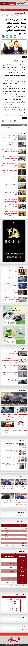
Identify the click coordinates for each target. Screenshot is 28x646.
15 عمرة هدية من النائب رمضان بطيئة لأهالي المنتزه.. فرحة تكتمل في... (20, 487)
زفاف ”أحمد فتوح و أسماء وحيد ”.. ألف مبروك (7, 501)
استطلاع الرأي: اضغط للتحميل (20, 515)
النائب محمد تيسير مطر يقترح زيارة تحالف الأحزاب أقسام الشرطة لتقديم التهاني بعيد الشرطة (9, 213)
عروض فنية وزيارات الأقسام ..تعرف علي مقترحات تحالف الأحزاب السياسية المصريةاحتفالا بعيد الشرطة (10, 206)
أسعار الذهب (21, 551)
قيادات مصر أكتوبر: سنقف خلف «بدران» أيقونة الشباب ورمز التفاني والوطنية (10, 158)
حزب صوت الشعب (14, 104)
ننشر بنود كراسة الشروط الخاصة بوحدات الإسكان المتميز (10, 143)
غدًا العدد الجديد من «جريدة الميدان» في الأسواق (10, 458)
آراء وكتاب (22, 267)
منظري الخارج (14, 177)
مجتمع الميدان (21, 476)
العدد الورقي (21, 440)
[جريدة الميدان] (14, 241)
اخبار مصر (13, 115)
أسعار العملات (21, 521)
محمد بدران (12, 64)
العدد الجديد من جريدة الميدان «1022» (11, 451)
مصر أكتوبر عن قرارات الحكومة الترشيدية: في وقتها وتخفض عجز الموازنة (9, 192)
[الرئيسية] (12, 3)
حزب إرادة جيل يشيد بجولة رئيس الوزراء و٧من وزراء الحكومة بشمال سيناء (9, 165)
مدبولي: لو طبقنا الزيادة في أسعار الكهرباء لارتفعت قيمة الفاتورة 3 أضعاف (9, 171)
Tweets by (24, 629)
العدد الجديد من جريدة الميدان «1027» (11, 444)
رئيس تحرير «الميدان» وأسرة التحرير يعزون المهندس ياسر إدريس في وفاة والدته (21, 502)
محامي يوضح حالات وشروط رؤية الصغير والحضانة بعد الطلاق (9, 150)
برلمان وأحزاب (19, 13)
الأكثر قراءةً (22, 348)
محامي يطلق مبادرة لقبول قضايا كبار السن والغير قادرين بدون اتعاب (9, 184)
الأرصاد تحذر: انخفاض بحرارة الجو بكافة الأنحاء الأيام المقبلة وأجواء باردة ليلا (10, 137)
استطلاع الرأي (21, 512)
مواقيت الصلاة (20, 594)
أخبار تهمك (22, 389)
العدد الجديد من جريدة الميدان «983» (10, 464)
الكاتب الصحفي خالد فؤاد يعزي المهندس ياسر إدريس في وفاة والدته (7, 487)
